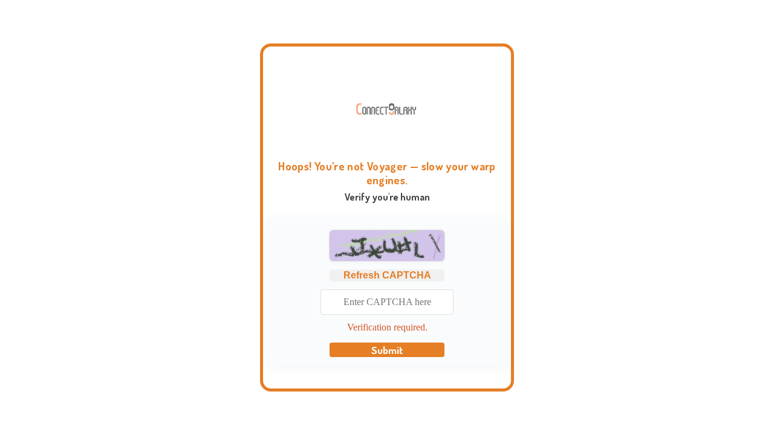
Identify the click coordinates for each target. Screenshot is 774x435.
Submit (387, 349)
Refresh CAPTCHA (387, 275)
